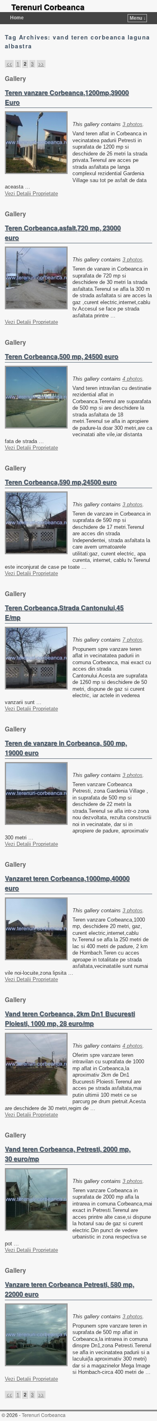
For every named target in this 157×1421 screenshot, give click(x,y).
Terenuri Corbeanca (48, 6)
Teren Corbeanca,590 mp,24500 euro (61, 482)
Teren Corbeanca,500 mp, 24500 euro (61, 356)
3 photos (132, 124)
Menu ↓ (138, 18)
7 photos (132, 640)
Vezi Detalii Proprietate (31, 194)
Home (17, 18)
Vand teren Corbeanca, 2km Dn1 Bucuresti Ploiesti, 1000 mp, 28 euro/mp (70, 1018)
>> (41, 63)
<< (9, 63)
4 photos (132, 379)
